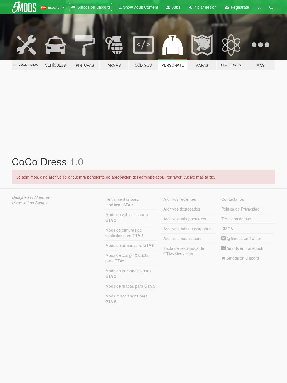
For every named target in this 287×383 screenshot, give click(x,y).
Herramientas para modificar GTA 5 (122, 201)
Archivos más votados (182, 238)
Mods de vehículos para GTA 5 (126, 217)
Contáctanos (232, 199)
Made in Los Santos (29, 203)
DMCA (227, 228)
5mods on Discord (242, 258)
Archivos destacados (181, 209)
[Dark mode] (259, 7)
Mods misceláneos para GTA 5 (126, 298)
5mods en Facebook (244, 248)
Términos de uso (236, 219)
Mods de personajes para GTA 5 (128, 273)
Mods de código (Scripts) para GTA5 (127, 258)
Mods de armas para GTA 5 (129, 245)
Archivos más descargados (187, 228)
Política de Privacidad (240, 209)
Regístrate (239, 7)
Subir (175, 7)
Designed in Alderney (31, 197)
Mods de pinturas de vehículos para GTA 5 (124, 232)
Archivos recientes (179, 199)
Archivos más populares (184, 219)
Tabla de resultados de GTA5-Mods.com (183, 251)
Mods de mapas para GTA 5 (130, 286)
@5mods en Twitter (243, 238)
